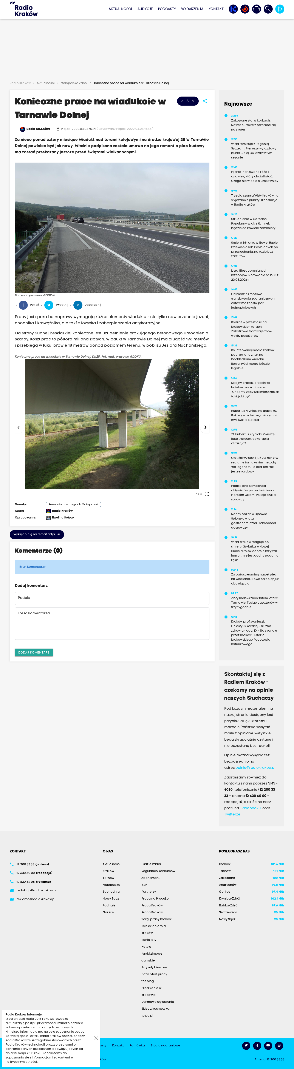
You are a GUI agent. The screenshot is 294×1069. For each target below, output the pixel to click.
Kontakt (216, 9)
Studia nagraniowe (165, 1045)
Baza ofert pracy (154, 974)
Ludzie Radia (151, 864)
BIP (144, 885)
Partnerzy (148, 892)
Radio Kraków (20, 83)
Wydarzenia (192, 9)
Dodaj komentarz (34, 652)
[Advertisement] (147, 51)
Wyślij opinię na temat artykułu (37, 534)
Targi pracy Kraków (156, 919)
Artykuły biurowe (154, 967)
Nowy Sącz (111, 898)
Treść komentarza (34, 613)
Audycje (145, 9)
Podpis (24, 598)
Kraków (108, 871)
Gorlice (108, 912)
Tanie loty (148, 940)
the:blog (147, 981)
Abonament (150, 878)
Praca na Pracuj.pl (155, 898)
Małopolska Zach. (74, 83)
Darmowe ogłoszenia (157, 1002)
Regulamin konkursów (158, 871)
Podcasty (167, 9)
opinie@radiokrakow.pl (255, 768)
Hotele (146, 947)
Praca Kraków (152, 905)
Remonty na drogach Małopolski (73, 504)
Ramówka (137, 1045)
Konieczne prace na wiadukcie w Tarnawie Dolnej (131, 83)
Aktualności (120, 9)
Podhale (109, 905)
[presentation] (19, 428)
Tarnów (108, 878)
